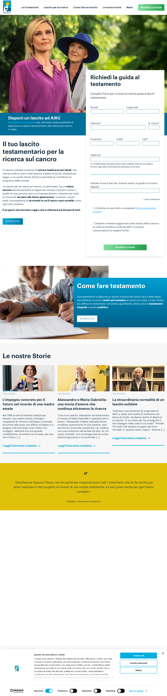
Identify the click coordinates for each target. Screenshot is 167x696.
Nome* (94, 107)
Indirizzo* (95, 123)
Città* (120, 139)
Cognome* (132, 107)
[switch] (73, 691)
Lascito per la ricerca (56, 7)
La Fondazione (30, 7)
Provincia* (96, 139)
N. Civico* (153, 123)
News (129, 7)
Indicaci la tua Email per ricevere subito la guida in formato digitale (123, 185)
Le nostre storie (112, 7)
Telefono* (95, 155)
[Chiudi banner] (163, 653)
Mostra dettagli (137, 691)
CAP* (145, 139)
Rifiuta (139, 670)
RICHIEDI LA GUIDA (151, 7)
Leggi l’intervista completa (20, 446)
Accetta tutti (138, 655)
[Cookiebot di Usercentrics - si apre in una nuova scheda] (16, 691)
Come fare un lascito (85, 7)
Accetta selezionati (138, 663)
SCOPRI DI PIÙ (13, 221)
